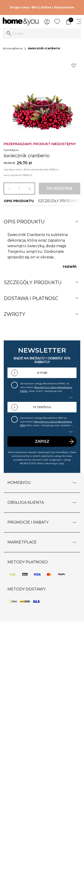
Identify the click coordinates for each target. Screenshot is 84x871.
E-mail (42, 373)
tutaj (61, 463)
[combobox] (42, 33)
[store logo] (20, 22)
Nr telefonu (42, 407)
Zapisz (42, 441)
